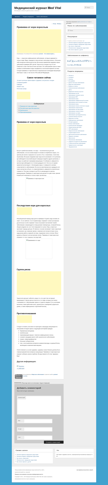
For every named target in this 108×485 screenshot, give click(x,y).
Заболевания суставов (74, 113)
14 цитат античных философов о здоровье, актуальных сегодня (35, 80)
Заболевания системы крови (76, 109)
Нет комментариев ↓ (49, 53)
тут (83, 41)
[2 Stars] (16, 382)
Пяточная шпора (21, 88)
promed (41, 53)
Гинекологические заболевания (76, 88)
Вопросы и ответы (73, 86)
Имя (19, 420)
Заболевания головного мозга (76, 95)
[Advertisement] (39, 41)
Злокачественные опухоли (75, 116)
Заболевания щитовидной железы (77, 115)
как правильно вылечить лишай (85, 470)
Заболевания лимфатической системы (78, 100)
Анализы (71, 79)
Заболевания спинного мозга (76, 111)
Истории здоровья (73, 122)
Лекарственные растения (75, 127)
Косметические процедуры (75, 125)
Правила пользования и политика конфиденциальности (29, 474)
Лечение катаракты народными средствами (80, 44)
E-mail (19, 429)
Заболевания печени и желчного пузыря (79, 106)
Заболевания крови (73, 98)
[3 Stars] (17, 382)
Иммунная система (73, 118)
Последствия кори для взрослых (29, 108)
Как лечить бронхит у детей (76, 49)
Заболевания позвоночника (75, 107)
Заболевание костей (74, 93)
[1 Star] (15, 382)
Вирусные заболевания (38, 374)
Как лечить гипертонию (74, 46)
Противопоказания (25, 112)
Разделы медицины (28, 16)
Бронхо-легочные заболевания (76, 82)
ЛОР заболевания (73, 129)
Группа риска (24, 110)
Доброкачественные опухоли (76, 91)
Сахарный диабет (22, 82)
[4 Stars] (19, 382)
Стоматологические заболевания (77, 143)
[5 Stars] (20, 382)
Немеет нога (20, 86)
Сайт (19, 437)
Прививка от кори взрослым (28, 106)
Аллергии (71, 77)
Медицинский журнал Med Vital (37, 7)
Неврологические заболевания (76, 131)
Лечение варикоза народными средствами (79, 42)
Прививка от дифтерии (18, 376)
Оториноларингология (74, 132)
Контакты (17, 16)
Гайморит (19, 84)
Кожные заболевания (74, 123)
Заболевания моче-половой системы (78, 102)
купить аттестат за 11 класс (84, 21)
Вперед (59, 23)
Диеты (70, 89)
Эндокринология (73, 147)
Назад (54, 23)
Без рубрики (72, 81)
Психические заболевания (75, 140)
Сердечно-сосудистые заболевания (78, 141)
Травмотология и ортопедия (76, 145)
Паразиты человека (73, 136)
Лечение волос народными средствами (79, 48)
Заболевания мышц (73, 104)
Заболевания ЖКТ (73, 97)
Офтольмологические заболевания (78, 134)
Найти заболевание (42, 16)
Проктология (72, 138)
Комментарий (21, 397)
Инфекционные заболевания (76, 120)
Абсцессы (71, 75)
